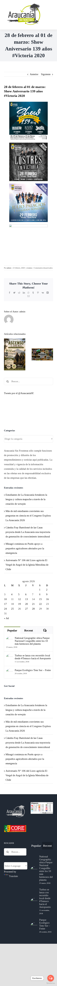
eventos (29, 268)
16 (47, 599)
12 (19, 599)
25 (12, 608)
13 (26, 599)
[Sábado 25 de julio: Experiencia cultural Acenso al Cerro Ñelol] (14, 354)
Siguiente (46, 74)
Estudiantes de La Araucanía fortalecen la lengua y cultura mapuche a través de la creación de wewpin (26, 499)
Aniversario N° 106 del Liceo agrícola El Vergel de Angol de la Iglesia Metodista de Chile (27, 565)
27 (26, 608)
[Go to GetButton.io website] (50, 983)
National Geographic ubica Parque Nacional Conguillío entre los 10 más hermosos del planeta (32, 641)
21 (33, 604)
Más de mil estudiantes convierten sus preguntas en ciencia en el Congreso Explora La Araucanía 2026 (28, 515)
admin (9, 268)
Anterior (34, 74)
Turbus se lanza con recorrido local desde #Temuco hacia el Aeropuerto (33, 657)
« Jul (6, 618)
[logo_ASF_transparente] (23, 4)
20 (26, 604)
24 (5, 608)
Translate (13, 876)
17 (5, 604)
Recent (28, 630)
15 (40, 599)
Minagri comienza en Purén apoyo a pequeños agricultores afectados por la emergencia (25, 548)
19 (19, 604)
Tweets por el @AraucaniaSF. (19, 393)
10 (5, 599)
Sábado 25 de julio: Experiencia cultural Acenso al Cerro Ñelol (14, 341)
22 (40, 604)
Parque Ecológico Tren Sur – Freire (33, 670)
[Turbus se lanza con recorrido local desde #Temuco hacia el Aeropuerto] (9, 656)
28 (33, 608)
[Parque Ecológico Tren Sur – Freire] (9, 671)
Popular (12, 630)
